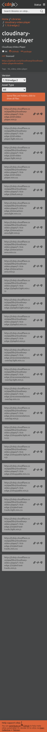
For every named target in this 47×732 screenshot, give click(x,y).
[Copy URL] (34, 114)
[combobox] (14, 80)
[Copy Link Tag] (38, 133)
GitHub (15, 51)
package (27, 51)
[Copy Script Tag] (38, 114)
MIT (4, 56)
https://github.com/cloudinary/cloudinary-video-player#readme (22, 61)
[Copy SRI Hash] (41, 114)
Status (37, 4)
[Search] (41, 11)
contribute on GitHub (19, 725)
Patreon (16, 729)
